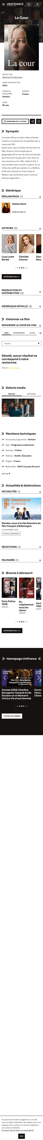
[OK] (21, 1136)
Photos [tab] (11, 394)
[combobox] (21, 343)
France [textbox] (7, 343)
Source (5, 368)
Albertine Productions (12, 77)
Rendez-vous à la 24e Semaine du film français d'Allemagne (21, 525)
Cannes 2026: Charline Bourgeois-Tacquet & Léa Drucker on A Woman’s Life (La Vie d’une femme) (16, 694)
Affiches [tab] (31, 394)
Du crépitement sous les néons (26, 606)
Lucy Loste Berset (8, 258)
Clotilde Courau (24, 258)
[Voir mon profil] (38, 4)
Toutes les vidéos (12, 716)
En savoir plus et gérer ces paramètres (18, 1130)
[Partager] (32, 121)
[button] (31, 402)
